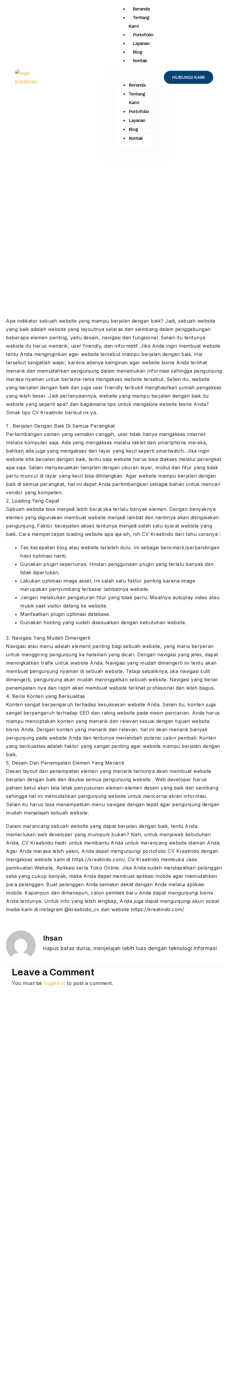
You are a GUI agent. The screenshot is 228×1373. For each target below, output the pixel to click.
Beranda (141, 9)
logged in (54, 983)
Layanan (141, 43)
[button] (134, 76)
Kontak (140, 60)
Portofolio (143, 34)
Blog (137, 52)
